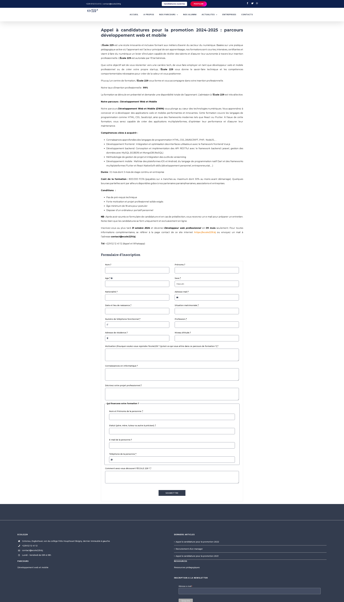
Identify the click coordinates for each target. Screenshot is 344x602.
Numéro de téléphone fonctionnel (122, 319)
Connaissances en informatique (121, 366)
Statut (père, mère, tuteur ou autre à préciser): (132, 425)
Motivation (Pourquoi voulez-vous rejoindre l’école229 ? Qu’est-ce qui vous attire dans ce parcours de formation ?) (161, 346)
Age (107, 278)
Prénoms (180, 264)
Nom (108, 264)
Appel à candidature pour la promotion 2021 (197, 556)
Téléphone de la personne (122, 454)
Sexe (178, 278)
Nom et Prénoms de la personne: (126, 411)
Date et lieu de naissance (118, 305)
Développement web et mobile (32, 567)
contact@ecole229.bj (112, 4)
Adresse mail (182, 292)
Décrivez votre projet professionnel (123, 385)
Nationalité (111, 292)
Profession (181, 319)
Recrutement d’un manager (189, 549)
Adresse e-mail (185, 586)
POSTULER (198, 4)
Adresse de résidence (116, 332)
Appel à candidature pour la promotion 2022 (197, 542)
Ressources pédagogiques (187, 567)
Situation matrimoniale (187, 305)
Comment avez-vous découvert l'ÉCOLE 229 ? (128, 468)
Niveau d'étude (183, 332)
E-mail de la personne (120, 440)
